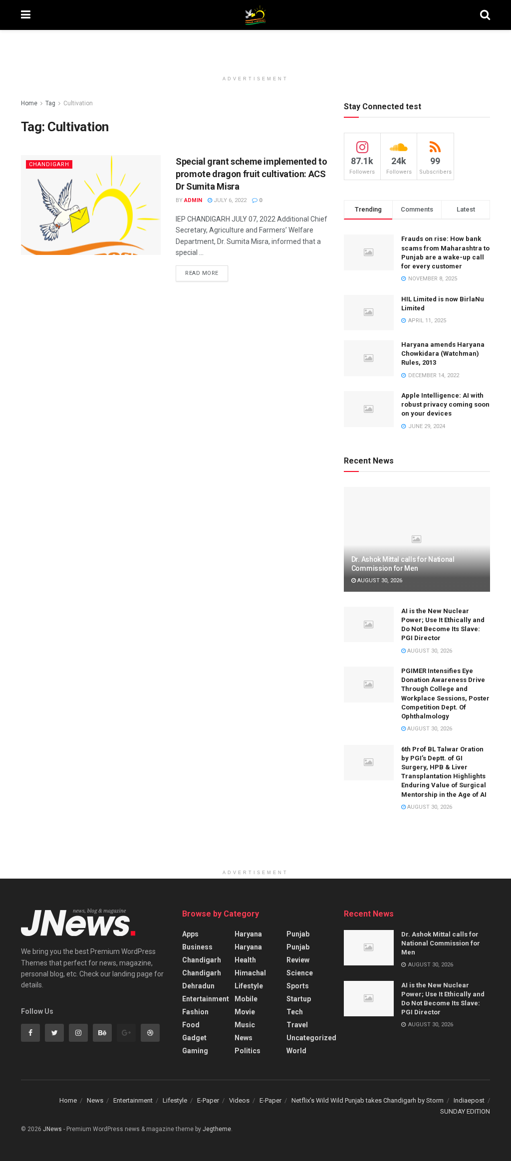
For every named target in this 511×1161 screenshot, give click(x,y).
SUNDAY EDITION (465, 1111)
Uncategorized (311, 1038)
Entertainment (205, 999)
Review (297, 960)
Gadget (194, 1038)
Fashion (195, 1012)
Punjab (297, 934)
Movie (245, 1012)
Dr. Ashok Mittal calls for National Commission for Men (440, 943)
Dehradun (198, 986)
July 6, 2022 (229, 200)
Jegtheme (217, 1129)
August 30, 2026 (379, 580)
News (244, 1038)
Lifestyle (249, 986)
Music (245, 1025)
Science (299, 973)
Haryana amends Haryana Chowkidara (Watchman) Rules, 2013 (443, 353)
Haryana (248, 934)
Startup (298, 999)
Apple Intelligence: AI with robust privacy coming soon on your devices (445, 404)
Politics (247, 1051)
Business (197, 947)
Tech (294, 1012)
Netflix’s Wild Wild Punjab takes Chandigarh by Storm (367, 1100)
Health (245, 960)
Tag (50, 103)
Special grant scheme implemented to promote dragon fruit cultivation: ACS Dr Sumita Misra (251, 174)
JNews (52, 1129)
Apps (190, 934)
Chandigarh (49, 164)
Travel (297, 1025)
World (296, 1051)
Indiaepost (469, 1100)
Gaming (195, 1051)
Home (29, 103)
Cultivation (78, 103)
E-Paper (208, 1100)
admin (193, 200)
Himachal (250, 973)
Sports (297, 986)
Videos (239, 1100)
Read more (202, 273)
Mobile (246, 999)
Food (191, 1025)
